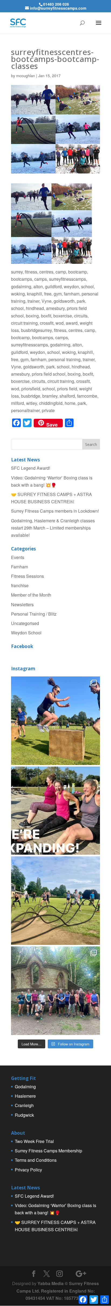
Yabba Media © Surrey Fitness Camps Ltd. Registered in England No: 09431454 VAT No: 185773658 (57, 1290)
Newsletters (22, 604)
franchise (20, 585)
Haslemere (25, 1096)
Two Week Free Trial (34, 1141)
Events (17, 557)
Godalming (25, 1086)
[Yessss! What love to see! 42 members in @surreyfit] (55, 900)
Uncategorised (25, 623)
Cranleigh (24, 1105)
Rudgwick (24, 1115)
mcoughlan (25, 75)
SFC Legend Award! (30, 468)
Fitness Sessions (27, 576)
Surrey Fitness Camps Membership (48, 1151)
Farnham (19, 567)
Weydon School (26, 633)
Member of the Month (31, 595)
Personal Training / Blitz (34, 614)
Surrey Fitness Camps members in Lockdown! (55, 511)
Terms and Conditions (36, 1160)
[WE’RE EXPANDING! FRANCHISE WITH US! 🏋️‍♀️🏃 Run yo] (55, 811)
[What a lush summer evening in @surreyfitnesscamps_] (55, 990)
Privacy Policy (28, 1170)
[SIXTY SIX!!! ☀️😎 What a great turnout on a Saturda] (55, 720)
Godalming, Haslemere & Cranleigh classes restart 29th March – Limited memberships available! (53, 527)
